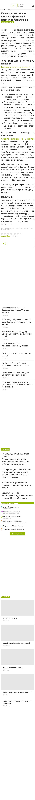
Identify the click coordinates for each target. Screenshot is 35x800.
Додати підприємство (17, 534)
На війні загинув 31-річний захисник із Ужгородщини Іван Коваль (16, 485)
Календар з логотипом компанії (15, 67)
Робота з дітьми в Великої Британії (17, 692)
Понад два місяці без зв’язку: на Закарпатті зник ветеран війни (15, 374)
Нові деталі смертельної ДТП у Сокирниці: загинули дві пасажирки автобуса (17, 333)
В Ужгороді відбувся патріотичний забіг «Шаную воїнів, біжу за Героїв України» (16, 322)
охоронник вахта (10, 618)
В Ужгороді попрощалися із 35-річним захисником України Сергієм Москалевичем (17, 384)
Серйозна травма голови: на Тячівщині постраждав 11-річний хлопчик (15, 310)
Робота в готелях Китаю (12, 668)
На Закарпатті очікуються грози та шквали (16, 354)
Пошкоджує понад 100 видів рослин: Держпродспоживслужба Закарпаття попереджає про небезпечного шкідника (15, 459)
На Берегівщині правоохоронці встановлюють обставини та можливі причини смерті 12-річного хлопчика (16, 473)
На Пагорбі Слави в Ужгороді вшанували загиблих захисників (15, 364)
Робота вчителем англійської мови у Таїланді (17, 702)
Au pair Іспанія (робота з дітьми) (16, 643)
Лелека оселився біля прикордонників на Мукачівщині (15, 344)
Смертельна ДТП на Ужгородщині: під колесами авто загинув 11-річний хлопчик (17, 495)
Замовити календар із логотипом (17, 139)
